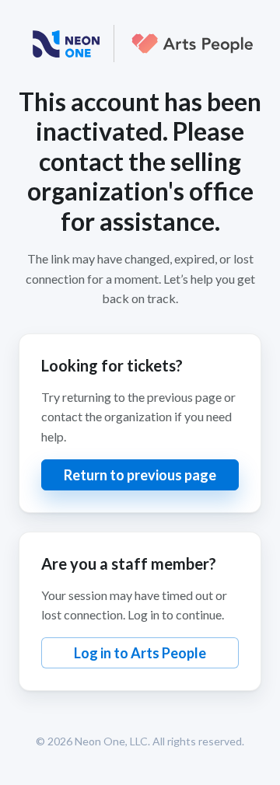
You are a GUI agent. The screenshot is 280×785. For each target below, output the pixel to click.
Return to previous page (140, 474)
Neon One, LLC (111, 741)
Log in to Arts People (140, 652)
